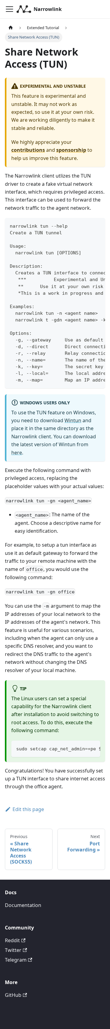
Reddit (12, 940)
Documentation (23, 905)
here (16, 452)
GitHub (13, 995)
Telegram (16, 959)
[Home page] (10, 27)
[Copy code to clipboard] (98, 225)
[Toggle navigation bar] (9, 9)
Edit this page (28, 809)
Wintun (72, 420)
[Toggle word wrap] (86, 225)
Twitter (13, 950)
